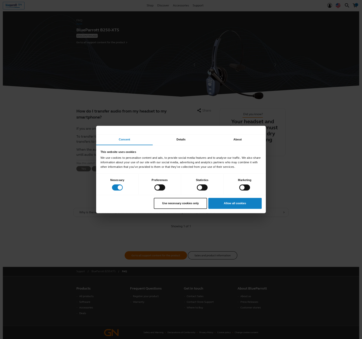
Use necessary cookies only (180, 203)
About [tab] (237, 139)
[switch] (159, 188)
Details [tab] (181, 139)
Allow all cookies (235, 203)
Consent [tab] (124, 139)
